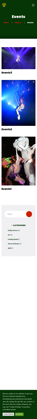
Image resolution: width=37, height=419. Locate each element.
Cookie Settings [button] (8, 414)
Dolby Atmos (13, 230)
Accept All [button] (19, 414)
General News (13, 244)
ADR (9, 248)
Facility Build (13, 239)
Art (9, 235)
